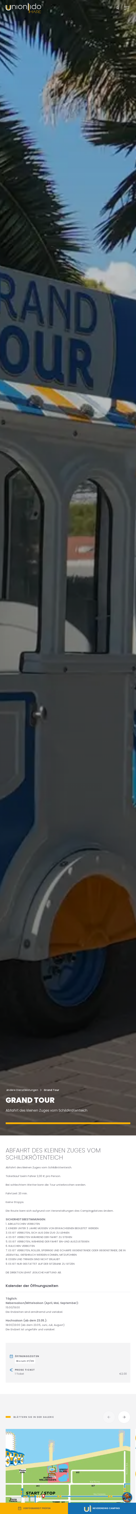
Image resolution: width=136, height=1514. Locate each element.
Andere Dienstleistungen (22, 1090)
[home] (23, 8)
